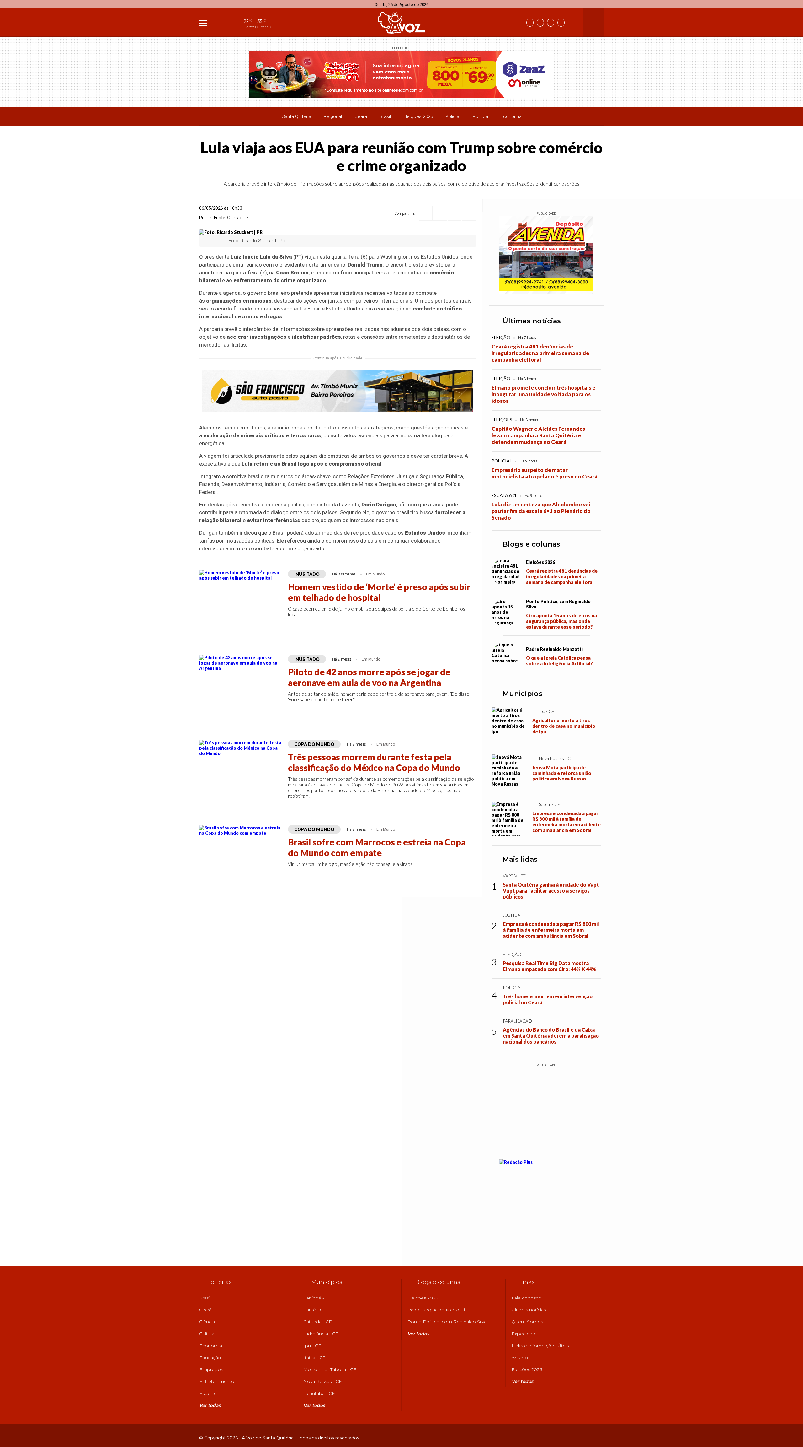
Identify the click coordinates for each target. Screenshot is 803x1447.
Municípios (522, 693)
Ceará (360, 116)
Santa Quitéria (296, 116)
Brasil (385, 116)
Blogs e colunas (531, 544)
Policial (452, 116)
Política (480, 116)
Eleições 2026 (418, 116)
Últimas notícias (532, 321)
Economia (511, 116)
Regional (333, 116)
